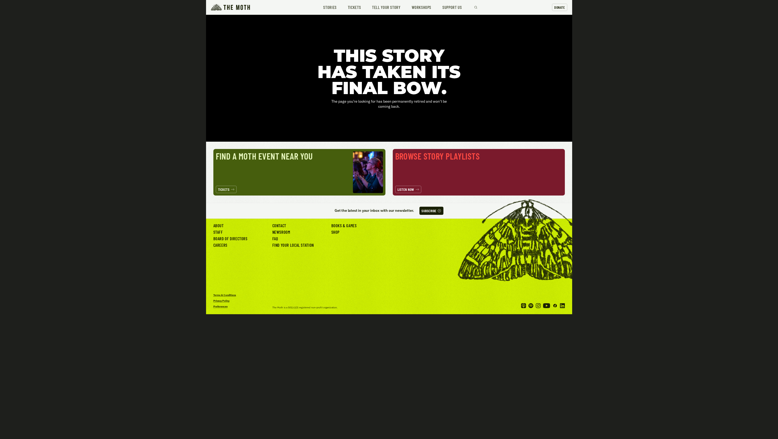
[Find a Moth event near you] (299, 172)
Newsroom (281, 232)
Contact (279, 225)
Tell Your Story (386, 7)
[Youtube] (546, 305)
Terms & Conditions (224, 295)
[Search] (476, 7)
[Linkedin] (562, 305)
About (218, 225)
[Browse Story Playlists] (479, 172)
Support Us (452, 7)
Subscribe (428, 211)
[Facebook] (555, 305)
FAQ (275, 238)
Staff (218, 232)
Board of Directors (230, 238)
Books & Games (344, 225)
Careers (220, 245)
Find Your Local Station (293, 245)
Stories (329, 7)
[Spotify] (530, 305)
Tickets (354, 7)
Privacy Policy (221, 300)
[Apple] (523, 305)
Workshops (421, 7)
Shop (335, 232)
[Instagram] (538, 305)
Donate (559, 7)
